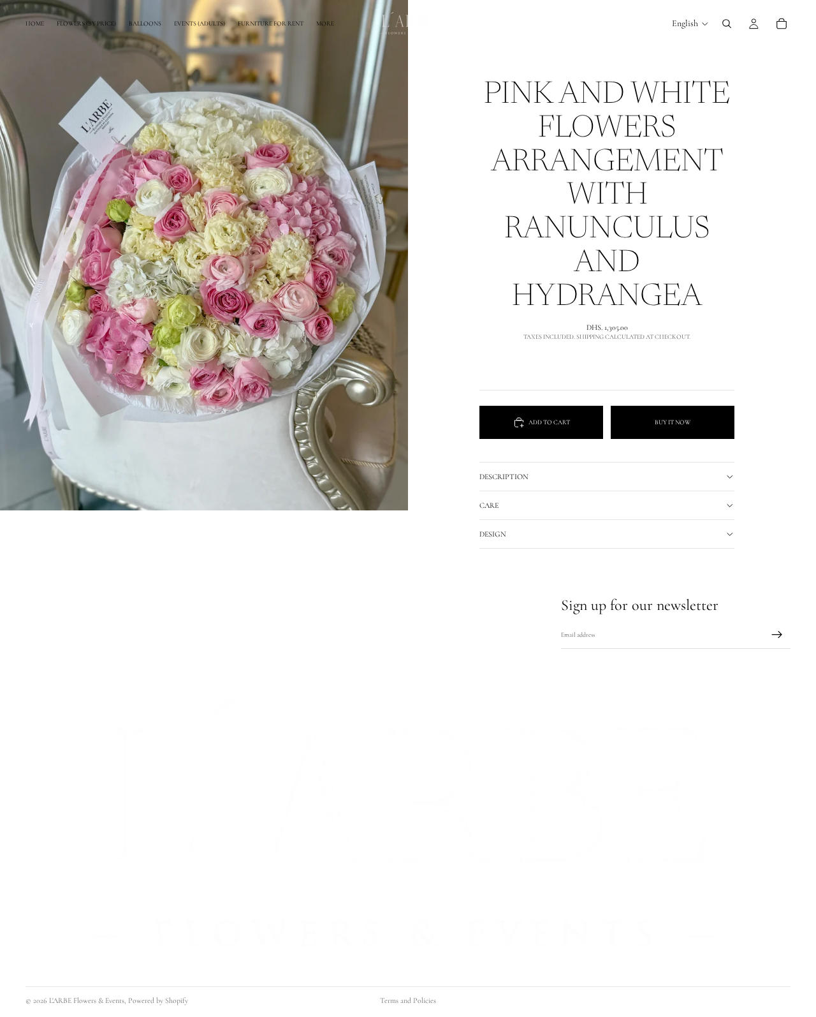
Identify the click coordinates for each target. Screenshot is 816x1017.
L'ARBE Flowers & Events (86, 1000)
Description (503, 476)
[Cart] (782, 24)
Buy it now (672, 422)
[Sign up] (777, 635)
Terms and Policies (408, 1000)
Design (492, 534)
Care (489, 505)
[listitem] (325, 23)
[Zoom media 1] (204, 255)
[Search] (727, 24)
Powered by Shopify (158, 1000)
